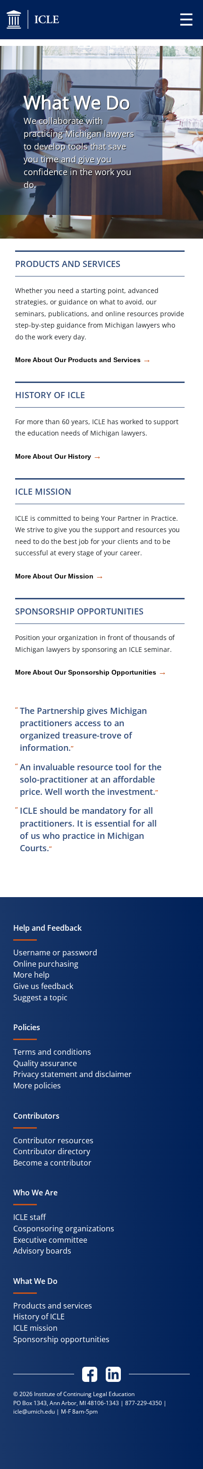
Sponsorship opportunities (61, 1339)
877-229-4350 (143, 1403)
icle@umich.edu (34, 1411)
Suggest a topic (40, 997)
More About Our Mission (59, 576)
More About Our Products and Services (83, 360)
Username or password (55, 952)
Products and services (52, 1305)
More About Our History (58, 457)
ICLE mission (35, 1328)
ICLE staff (29, 1217)
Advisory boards (42, 1251)
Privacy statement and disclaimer (72, 1074)
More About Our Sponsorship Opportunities (91, 672)
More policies (37, 1085)
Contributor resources (53, 1140)
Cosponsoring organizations (63, 1228)
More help (31, 975)
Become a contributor (52, 1162)
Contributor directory (51, 1151)
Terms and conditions (52, 1052)
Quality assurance (45, 1063)
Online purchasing (45, 964)
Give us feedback (43, 986)
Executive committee (50, 1240)
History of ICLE (39, 1316)
